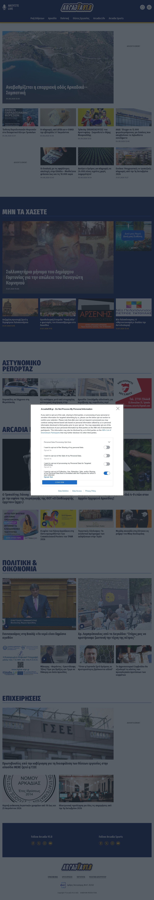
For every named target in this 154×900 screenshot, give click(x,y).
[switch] (107, 447)
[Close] (118, 409)
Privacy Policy (90, 491)
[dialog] (77, 450)
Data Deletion (63, 491)
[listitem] (77, 442)
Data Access (77, 491)
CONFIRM (59, 482)
